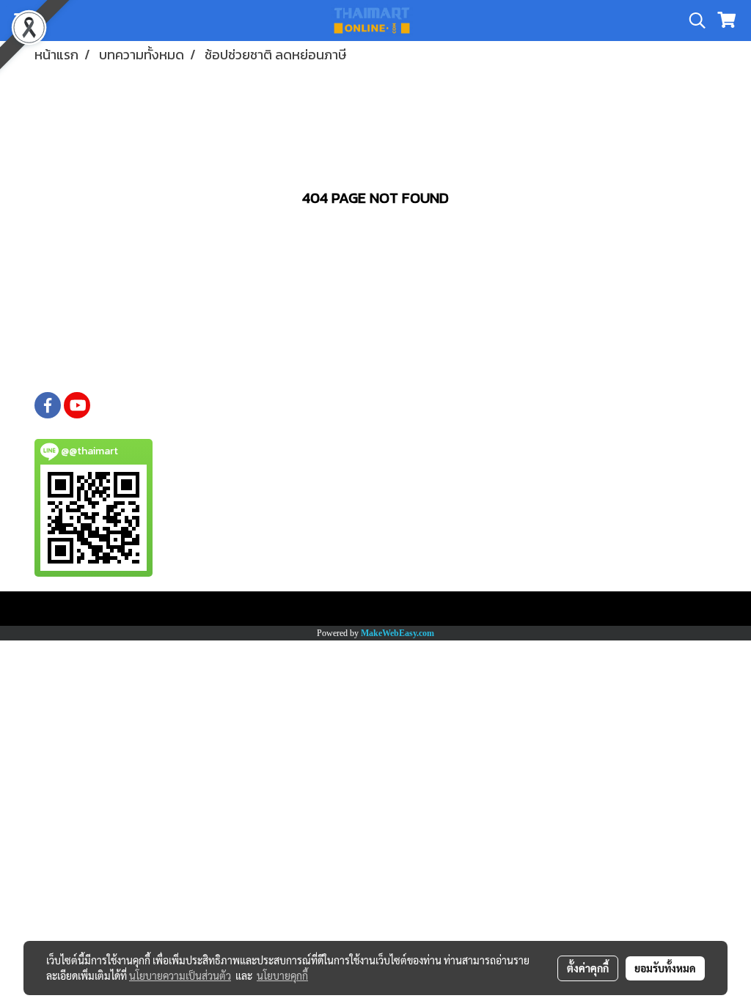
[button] (692, 20)
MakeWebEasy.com (397, 633)
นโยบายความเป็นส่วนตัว (180, 975)
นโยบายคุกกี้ (282, 975)
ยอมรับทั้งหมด (665, 968)
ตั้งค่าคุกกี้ (588, 968)
